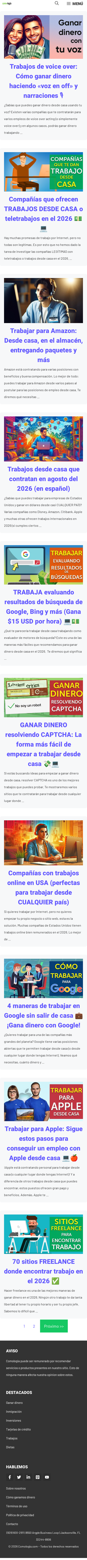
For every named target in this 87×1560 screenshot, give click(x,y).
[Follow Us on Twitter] (19, 1477)
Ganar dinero (14, 1402)
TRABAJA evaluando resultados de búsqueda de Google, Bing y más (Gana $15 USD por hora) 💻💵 (43, 607)
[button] (57, 3)
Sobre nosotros (16, 1488)
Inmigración (14, 1411)
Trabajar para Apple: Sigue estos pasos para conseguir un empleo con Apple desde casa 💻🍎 (44, 1143)
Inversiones (13, 1420)
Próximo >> (54, 1326)
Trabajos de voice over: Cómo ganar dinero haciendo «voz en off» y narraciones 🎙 (43, 81)
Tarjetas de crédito (18, 1429)
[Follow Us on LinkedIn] (28, 1477)
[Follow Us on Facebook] (9, 1477)
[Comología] (7, 3)
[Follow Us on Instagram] (37, 1477)
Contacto (12, 1524)
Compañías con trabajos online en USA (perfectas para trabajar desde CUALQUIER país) (43, 887)
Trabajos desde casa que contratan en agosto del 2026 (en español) (43, 479)
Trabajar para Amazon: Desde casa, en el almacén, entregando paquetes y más (43, 345)
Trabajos (11, 1438)
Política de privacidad (20, 1515)
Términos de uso (16, 1506)
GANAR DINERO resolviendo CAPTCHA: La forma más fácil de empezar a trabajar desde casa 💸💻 (43, 744)
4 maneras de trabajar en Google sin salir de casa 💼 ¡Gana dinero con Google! (43, 1015)
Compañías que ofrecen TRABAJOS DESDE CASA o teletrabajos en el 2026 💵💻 (43, 214)
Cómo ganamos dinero (20, 1497)
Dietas (10, 1447)
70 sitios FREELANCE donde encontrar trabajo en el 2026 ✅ (43, 1271)
